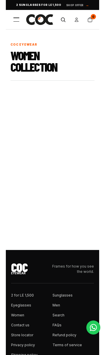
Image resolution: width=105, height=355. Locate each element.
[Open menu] (16, 19)
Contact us (20, 325)
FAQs (57, 325)
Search (58, 315)
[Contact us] (93, 327)
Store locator (22, 335)
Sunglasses (62, 295)
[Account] (76, 19)
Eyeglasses (21, 305)
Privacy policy (23, 345)
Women (17, 315)
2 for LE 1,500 (22, 295)
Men (56, 305)
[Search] (63, 19)
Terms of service (67, 345)
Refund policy (64, 335)
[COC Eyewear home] (40, 19)
